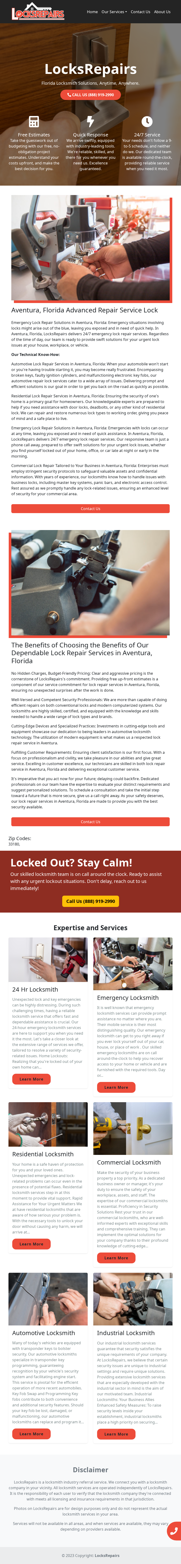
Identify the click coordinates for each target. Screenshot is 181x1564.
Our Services (113, 11)
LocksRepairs (107, 1555)
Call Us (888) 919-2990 (90, 901)
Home (92, 11)
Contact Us (140, 11)
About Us (162, 11)
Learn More (31, 1079)
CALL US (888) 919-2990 (92, 94)
